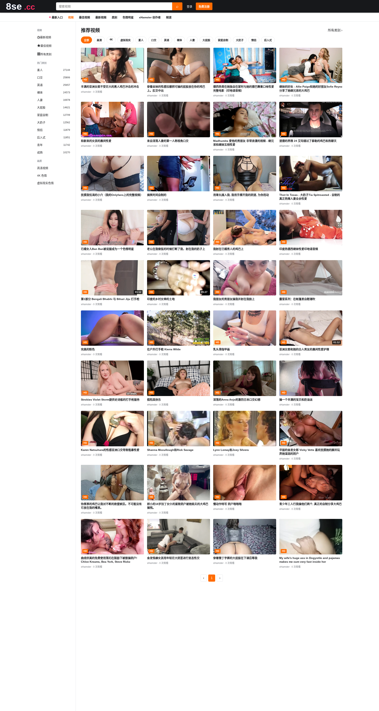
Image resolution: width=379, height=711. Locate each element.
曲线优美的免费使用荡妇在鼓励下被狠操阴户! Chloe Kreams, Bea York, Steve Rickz (109, 559)
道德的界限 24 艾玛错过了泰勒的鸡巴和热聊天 (308, 140)
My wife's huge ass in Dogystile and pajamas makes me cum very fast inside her (309, 559)
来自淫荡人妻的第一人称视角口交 (168, 140)
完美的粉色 (88, 349)
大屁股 (206, 40)
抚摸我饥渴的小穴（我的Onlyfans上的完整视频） (112, 194)
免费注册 (204, 6)
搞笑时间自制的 (156, 194)
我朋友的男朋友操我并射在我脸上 (234, 299)
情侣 (253, 40)
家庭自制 (223, 40)
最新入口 (57, 17)
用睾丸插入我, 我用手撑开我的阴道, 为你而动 (241, 194)
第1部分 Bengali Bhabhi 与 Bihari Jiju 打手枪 (110, 299)
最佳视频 (84, 17)
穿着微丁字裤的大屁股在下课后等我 (235, 558)
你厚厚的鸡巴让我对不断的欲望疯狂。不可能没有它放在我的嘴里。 (111, 505)
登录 (189, 6)
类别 (114, 17)
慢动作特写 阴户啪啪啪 (227, 503)
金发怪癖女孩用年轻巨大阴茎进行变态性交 (173, 558)
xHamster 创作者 (150, 17)
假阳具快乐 (154, 399)
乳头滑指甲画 (221, 349)
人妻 (192, 40)
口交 (153, 40)
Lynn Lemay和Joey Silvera (231, 449)
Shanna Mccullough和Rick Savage (170, 449)
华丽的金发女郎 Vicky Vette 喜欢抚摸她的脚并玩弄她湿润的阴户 (309, 451)
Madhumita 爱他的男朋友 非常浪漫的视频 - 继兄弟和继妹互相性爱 (243, 142)
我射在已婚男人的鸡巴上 (228, 248)
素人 (141, 40)
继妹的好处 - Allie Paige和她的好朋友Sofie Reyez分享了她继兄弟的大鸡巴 (310, 88)
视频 (71, 17)
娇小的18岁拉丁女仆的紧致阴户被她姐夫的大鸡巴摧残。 (177, 505)
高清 (99, 40)
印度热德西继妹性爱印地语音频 (298, 248)
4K (111, 39)
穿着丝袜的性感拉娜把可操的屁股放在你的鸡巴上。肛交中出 (176, 88)
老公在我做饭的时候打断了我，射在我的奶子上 (176, 248)
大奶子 (240, 40)
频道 (169, 17)
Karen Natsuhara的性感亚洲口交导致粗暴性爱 (110, 449)
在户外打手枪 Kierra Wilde (164, 349)
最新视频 (100, 17)
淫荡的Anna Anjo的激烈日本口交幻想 (236, 399)
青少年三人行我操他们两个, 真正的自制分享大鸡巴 (310, 503)
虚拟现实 (125, 40)
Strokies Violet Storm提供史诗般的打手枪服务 (110, 399)
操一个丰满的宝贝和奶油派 (295, 399)
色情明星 (128, 17)
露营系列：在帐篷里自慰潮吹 (297, 299)
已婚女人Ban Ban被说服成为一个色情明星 (107, 248)
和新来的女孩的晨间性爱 (96, 140)
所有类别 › (335, 30)
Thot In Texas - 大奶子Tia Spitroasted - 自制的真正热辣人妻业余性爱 (309, 196)
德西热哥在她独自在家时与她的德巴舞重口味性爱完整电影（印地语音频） (243, 88)
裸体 (179, 40)
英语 (166, 40)
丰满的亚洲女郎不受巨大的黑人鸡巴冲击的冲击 (110, 86)
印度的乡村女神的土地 (161, 299)
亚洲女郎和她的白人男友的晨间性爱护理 (304, 349)
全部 (86, 40)
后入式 (268, 40)
